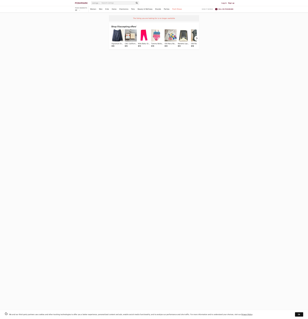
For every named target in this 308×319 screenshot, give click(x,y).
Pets (133, 9)
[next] (196, 38)
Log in (224, 3)
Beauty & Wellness (145, 9)
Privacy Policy (246, 314)
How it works (207, 9)
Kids (107, 9)
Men (100, 9)
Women (93, 9)
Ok (299, 314)
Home (114, 9)
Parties (166, 9)
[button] (96, 3)
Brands (158, 9)
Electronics (123, 9)
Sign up (231, 3)
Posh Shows (177, 9)
